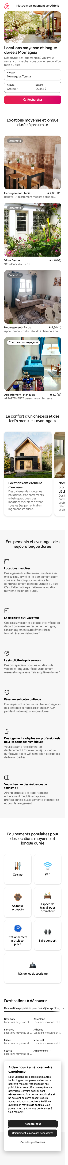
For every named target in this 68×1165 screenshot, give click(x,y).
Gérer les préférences (32, 1142)
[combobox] (32, 76)
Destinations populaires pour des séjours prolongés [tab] (33, 1008)
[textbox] (18, 89)
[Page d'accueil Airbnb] (6, 5)
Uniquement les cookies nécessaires (32, 1133)
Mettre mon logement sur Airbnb (37, 6)
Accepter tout (33, 1123)
